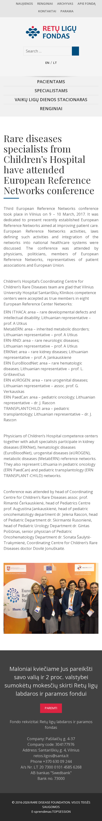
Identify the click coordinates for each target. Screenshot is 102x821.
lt (55, 63)
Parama (67, 11)
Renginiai (45, 3)
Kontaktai (47, 11)
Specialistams (51, 90)
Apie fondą (87, 3)
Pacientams (51, 81)
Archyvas (65, 3)
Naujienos (24, 3)
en (47, 63)
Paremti (51, 708)
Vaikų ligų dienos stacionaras (51, 99)
